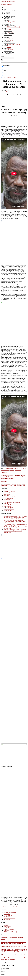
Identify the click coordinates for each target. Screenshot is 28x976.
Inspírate (6, 503)
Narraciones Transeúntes (9, 500)
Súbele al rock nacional (9, 491)
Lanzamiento (18, 470)
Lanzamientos (10, 498)
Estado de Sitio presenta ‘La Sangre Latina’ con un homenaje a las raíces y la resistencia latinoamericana (15, 531)
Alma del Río (10, 507)
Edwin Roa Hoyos (5, 470)
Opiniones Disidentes (9, 509)
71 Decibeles (6, 468)
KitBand (9, 505)
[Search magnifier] (2, 60)
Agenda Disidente (11, 496)
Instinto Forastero (8, 506)
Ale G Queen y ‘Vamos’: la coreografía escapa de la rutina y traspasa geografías (15, 525)
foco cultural (6, 495)
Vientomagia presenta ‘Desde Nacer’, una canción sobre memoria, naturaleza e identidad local (15, 516)
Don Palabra (23, 468)
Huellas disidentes (8, 492)
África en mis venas (14, 468)
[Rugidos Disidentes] (8, 1)
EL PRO (12, 470)
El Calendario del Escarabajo (13, 502)
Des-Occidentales (8, 510)
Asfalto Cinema (7, 499)
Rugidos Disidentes (6, 4)
